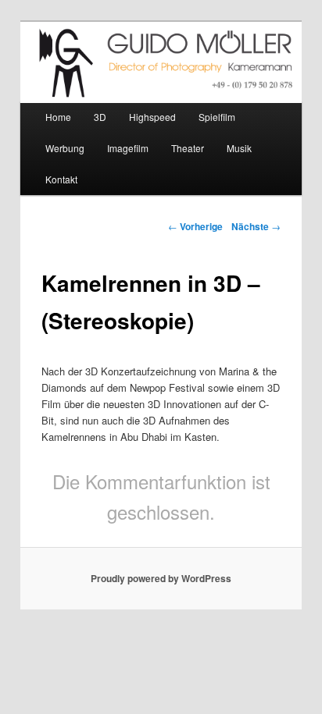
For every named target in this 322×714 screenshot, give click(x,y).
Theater (187, 148)
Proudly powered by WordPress (161, 578)
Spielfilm (217, 116)
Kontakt (61, 179)
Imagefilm (127, 148)
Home (58, 116)
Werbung (64, 148)
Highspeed (152, 116)
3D (100, 116)
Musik (239, 148)
